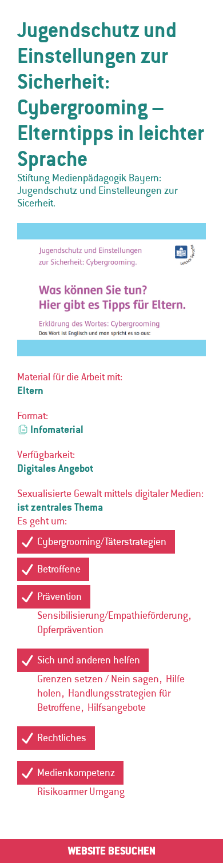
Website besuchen (112, 850)
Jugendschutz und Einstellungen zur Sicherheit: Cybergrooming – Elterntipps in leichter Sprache (110, 94)
